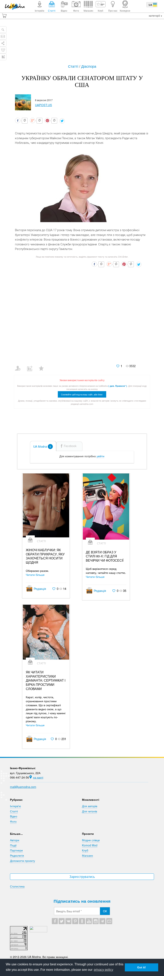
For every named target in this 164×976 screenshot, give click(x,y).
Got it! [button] (141, 967)
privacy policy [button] (103, 969)
